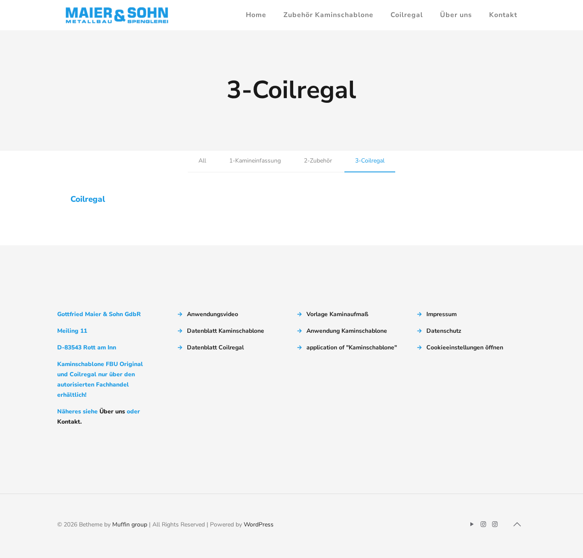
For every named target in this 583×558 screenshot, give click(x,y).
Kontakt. (69, 422)
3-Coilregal (370, 161)
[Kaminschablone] (117, 15)
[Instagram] (483, 524)
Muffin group (129, 524)
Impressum (441, 314)
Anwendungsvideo (212, 314)
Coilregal (87, 199)
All (202, 161)
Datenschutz (443, 331)
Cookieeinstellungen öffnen (464, 347)
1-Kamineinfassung (255, 161)
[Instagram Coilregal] (494, 524)
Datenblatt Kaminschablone (225, 331)
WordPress (259, 524)
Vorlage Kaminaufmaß (337, 314)
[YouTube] (471, 524)
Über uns (112, 411)
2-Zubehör (318, 161)
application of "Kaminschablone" (351, 347)
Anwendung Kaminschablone (346, 331)
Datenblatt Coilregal (215, 347)
